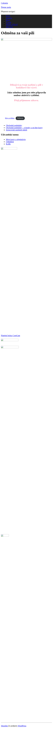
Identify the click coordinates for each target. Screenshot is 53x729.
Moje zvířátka (9, 118)
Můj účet (9, 27)
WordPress (21, 726)
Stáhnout (20, 118)
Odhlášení (10, 142)
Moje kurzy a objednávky (16, 139)
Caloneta (4, 3)
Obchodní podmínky (14, 125)
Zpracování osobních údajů (16, 130)
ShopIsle (4, 726)
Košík (8, 144)
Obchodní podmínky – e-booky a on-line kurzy (24, 128)
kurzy (8, 16)
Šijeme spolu (6, 7)
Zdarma (9, 18)
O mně (8, 22)
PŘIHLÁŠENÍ (12, 25)
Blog (8, 20)
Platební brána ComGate (10, 335)
